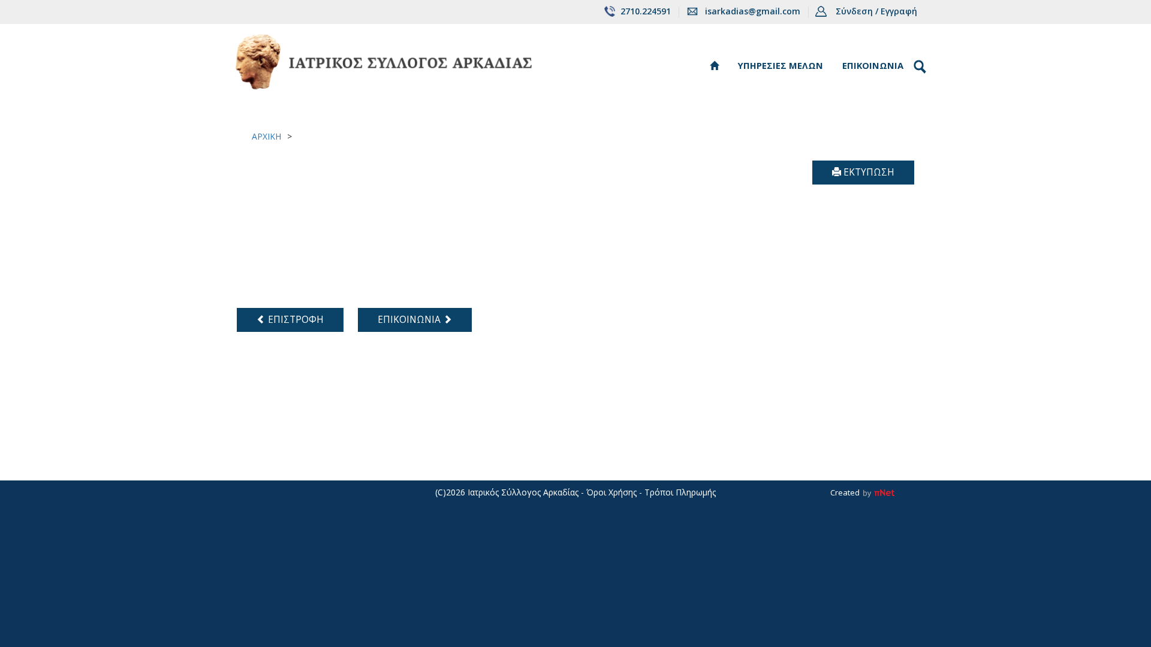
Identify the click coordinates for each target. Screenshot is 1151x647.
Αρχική (266, 136)
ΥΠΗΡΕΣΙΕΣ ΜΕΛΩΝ (780, 65)
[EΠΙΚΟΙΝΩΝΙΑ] (409, 307)
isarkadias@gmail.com (752, 11)
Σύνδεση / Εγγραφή (876, 11)
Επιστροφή (295, 319)
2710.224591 (645, 11)
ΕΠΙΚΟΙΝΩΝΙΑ (872, 65)
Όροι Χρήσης (611, 492)
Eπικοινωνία (410, 319)
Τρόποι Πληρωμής (680, 492)
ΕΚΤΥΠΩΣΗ (867, 172)
